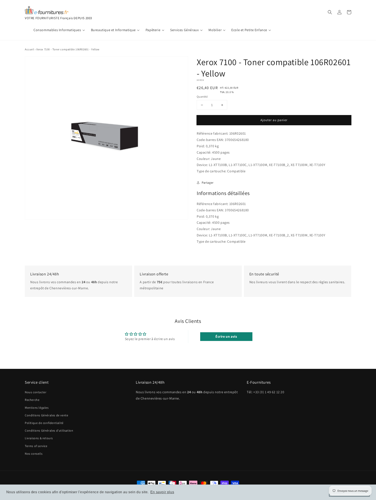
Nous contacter (35, 392)
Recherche (32, 400)
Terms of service (36, 446)
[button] (330, 12)
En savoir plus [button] (162, 492)
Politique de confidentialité (44, 423)
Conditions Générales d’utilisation (49, 430)
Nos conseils (33, 454)
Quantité (202, 96)
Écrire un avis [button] (226, 336)
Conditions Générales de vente (46, 415)
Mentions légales (37, 408)
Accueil (29, 49)
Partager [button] (208, 183)
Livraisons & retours (39, 438)
